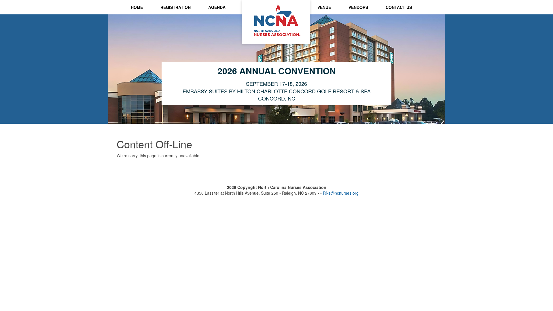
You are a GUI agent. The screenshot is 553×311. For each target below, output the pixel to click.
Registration (175, 7)
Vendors (358, 7)
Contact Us (399, 7)
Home (137, 7)
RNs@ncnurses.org (341, 193)
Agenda (217, 7)
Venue (324, 7)
